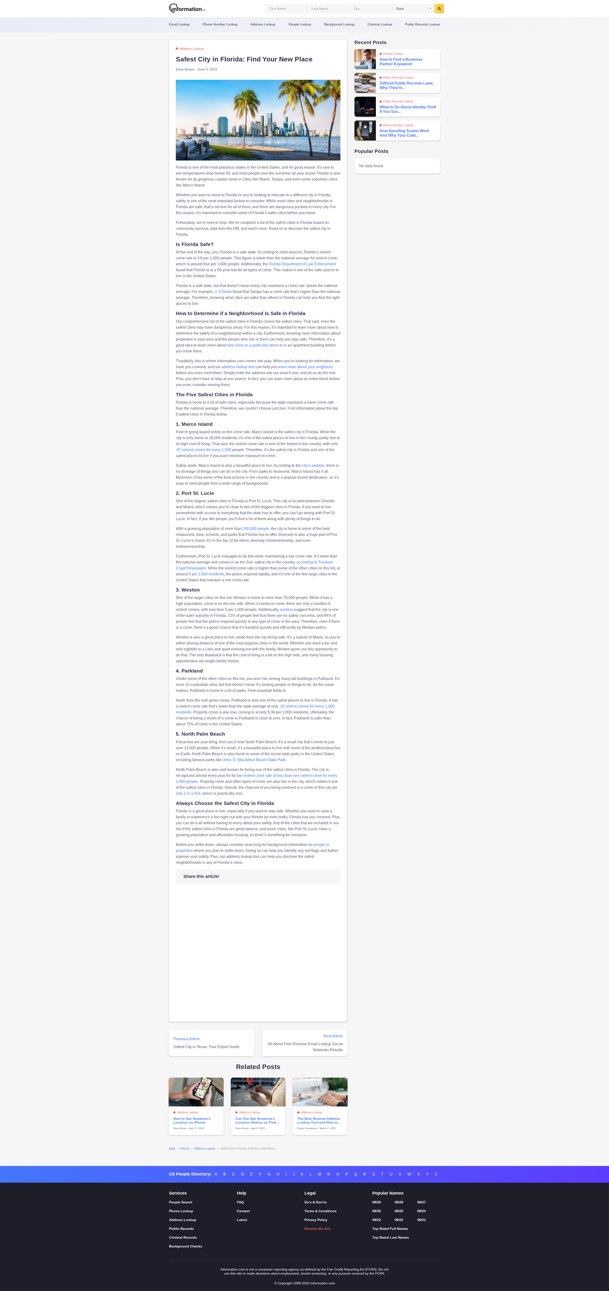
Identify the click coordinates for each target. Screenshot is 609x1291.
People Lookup (300, 24)
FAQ (240, 1202)
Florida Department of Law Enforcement (302, 264)
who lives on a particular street (252, 345)
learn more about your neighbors (305, 367)
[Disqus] (258, 954)
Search (439, 8)
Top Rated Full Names (390, 1229)
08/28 (399, 1202)
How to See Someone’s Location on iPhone (192, 1121)
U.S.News (223, 292)
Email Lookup (179, 24)
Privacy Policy (315, 1220)
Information (187, 8)
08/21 (421, 1220)
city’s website (313, 465)
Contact (243, 1211)
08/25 (399, 1211)
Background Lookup (339, 24)
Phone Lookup (181, 1211)
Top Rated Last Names (390, 1237)
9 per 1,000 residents (206, 574)
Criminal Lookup (380, 24)
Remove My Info (317, 1229)
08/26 (376, 1211)
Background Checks (185, 1246)
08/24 (421, 1211)
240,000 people (256, 529)
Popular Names (387, 1193)
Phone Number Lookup (220, 24)
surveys (286, 610)
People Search (180, 1202)
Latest (242, 1220)
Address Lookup (263, 24)
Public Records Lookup (422, 24)
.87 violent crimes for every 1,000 (203, 450)
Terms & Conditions (320, 1211)
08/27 (421, 1202)
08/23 (376, 1220)
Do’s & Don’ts (315, 1202)
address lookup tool (238, 367)
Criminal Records (183, 1237)
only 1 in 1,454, (188, 793)
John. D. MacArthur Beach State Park (254, 760)
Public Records (181, 1229)
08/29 (376, 1202)
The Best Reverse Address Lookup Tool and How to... (318, 1121)
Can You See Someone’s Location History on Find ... (258, 1121)
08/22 (399, 1220)
